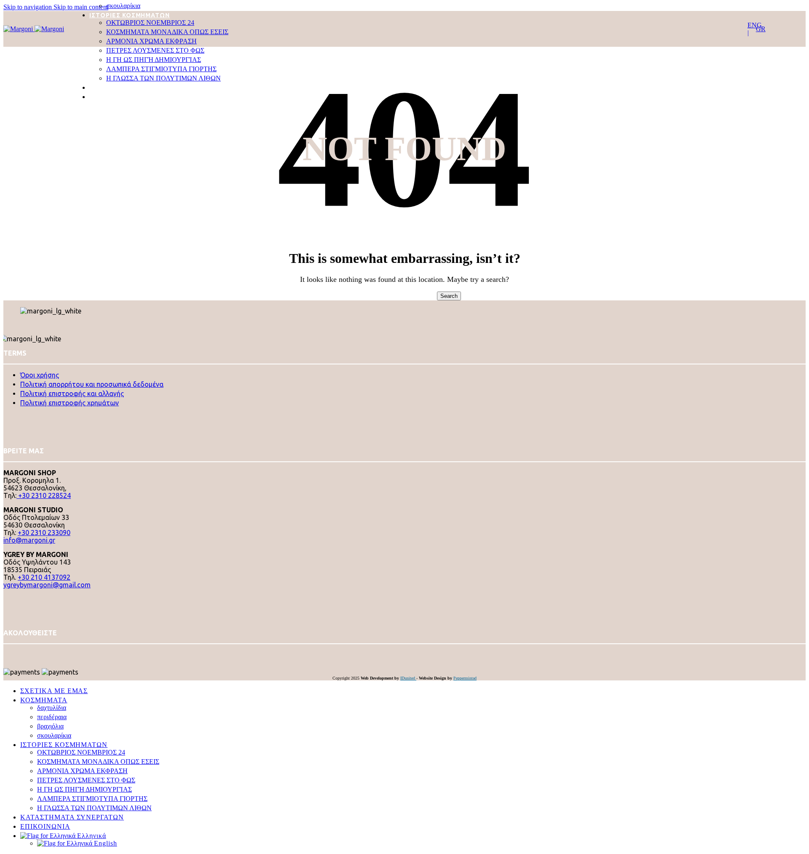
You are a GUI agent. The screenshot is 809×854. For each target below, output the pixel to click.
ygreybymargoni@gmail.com (47, 585)
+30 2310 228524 (43, 495)
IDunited (408, 678)
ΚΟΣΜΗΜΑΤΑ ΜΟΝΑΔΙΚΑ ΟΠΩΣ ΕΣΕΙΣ (167, 31)
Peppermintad (465, 678)
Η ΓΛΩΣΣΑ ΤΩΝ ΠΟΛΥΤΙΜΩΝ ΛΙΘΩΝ (163, 78)
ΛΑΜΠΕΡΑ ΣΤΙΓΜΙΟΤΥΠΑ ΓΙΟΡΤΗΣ (161, 68)
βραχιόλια (50, 726)
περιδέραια (52, 716)
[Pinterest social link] (7, 651)
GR (761, 28)
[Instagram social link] (6, 651)
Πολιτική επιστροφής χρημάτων (69, 403)
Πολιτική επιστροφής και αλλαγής (72, 393)
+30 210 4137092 (44, 577)
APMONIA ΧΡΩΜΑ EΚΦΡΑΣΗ (151, 41)
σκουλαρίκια (123, 5)
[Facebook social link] (5, 651)
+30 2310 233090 (44, 532)
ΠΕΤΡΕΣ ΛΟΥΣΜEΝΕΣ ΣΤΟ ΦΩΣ (155, 50)
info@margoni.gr (29, 540)
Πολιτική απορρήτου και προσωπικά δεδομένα (91, 384)
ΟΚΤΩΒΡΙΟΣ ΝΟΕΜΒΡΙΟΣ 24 (150, 22)
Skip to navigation (28, 7)
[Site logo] (19, 28)
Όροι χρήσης (39, 375)
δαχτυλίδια (51, 707)
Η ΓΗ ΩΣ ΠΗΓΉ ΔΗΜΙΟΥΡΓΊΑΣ (153, 59)
